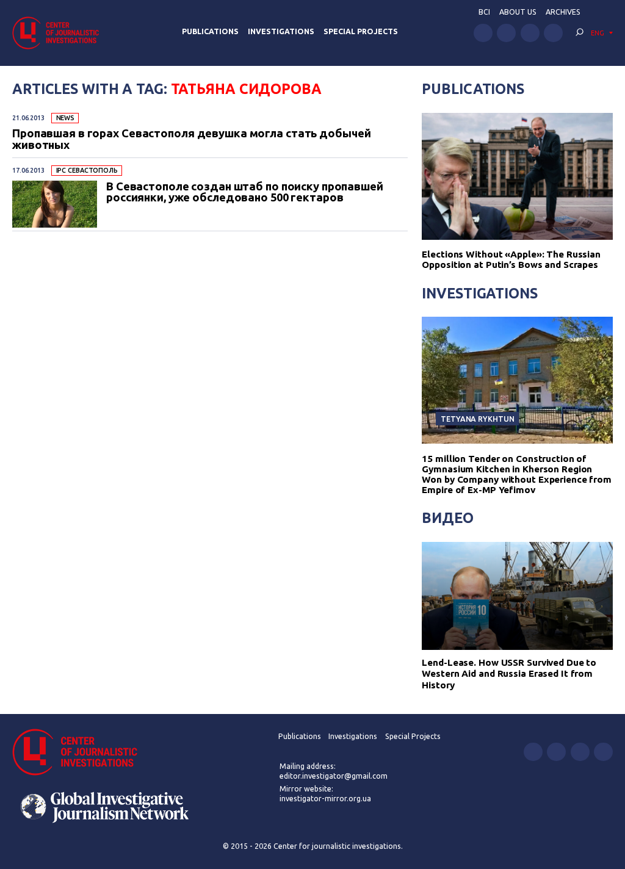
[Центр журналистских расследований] (59, 32)
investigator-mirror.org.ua (325, 798)
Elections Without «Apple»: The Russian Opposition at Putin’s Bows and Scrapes (511, 259)
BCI (484, 12)
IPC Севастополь (87, 170)
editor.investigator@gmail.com (334, 776)
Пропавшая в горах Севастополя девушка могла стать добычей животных (191, 139)
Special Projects (360, 31)
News (65, 117)
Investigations (281, 31)
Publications (210, 31)
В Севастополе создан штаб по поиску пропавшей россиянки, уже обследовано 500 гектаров (244, 192)
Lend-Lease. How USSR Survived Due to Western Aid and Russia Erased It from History (509, 673)
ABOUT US (517, 12)
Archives (563, 12)
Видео (447, 517)
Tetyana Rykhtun (477, 418)
